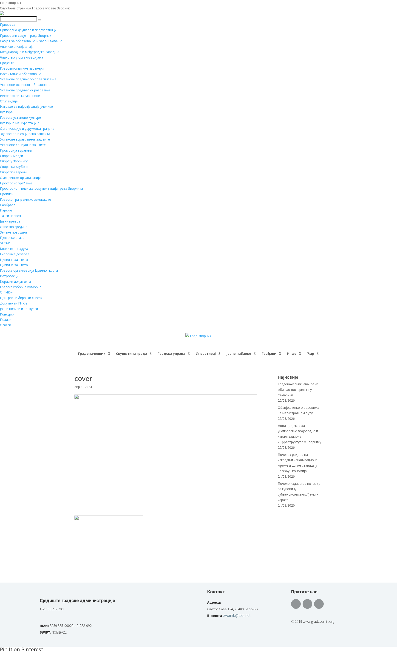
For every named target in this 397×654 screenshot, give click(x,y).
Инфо (291, 354)
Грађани (269, 354)
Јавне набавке (238, 354)
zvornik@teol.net (236, 615)
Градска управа (171, 354)
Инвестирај (206, 354)
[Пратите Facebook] (296, 604)
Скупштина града (131, 354)
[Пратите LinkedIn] (319, 604)
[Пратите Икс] (307, 604)
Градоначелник (91, 354)
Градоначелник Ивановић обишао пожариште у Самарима (298, 389)
